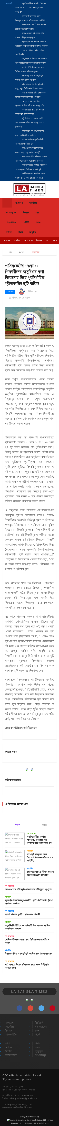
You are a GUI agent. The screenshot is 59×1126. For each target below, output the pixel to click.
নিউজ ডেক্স (32, 291)
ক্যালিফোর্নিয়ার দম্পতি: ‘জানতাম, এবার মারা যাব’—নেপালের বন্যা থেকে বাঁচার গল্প (31, 7)
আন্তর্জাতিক (11, 222)
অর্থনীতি (26, 222)
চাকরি (20, 232)
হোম (10, 252)
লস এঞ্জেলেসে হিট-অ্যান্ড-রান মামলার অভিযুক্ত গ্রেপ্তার (28, 889)
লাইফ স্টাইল (11, 1055)
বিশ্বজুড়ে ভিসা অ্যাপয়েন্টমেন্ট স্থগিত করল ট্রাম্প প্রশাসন (28, 953)
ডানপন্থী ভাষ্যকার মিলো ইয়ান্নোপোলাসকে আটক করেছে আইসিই (40, 857)
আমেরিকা (33, 202)
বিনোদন (26, 212)
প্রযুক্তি (39, 1051)
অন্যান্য (32, 232)
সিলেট (37, 1034)
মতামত (8, 232)
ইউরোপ (8, 1030)
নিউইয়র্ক (39, 1022)
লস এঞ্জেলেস (11, 212)
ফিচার (37, 1043)
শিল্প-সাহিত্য (40, 1055)
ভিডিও (38, 222)
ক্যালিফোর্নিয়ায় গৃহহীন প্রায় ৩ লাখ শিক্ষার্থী (22, 914)
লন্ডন (37, 1030)
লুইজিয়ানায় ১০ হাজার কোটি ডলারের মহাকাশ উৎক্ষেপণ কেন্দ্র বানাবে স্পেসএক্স (29, 122)
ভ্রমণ (37, 1047)
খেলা (37, 212)
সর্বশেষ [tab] (17, 825)
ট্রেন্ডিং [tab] (44, 825)
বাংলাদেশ (19, 202)
